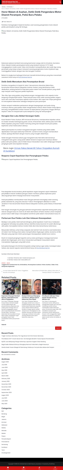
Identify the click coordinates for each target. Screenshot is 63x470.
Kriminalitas (23, 264)
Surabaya (4, 447)
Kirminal (4, 422)
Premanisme (5, 441)
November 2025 (6, 387)
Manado (4, 430)
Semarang (5, 444)
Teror (3, 450)
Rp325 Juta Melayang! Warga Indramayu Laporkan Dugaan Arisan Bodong (24, 341)
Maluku (4, 428)
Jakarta (4, 419)
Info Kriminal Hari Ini (10, 2)
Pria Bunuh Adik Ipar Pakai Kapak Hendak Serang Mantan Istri (50, 297)
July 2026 (4, 364)
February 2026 (6, 378)
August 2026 (5, 362)
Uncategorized (6, 453)
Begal (3, 416)
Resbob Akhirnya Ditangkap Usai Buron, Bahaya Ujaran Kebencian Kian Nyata (31, 297)
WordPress (52, 464)
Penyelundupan (6, 439)
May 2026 (4, 370)
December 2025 (6, 384)
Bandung (4, 414)
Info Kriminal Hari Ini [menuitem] (25, 77)
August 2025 (5, 395)
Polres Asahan (46, 264)
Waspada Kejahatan (8, 266)
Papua (3, 436)
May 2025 (4, 403)
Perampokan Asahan (34, 264)
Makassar (4, 425)
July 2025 (4, 398)
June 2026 (5, 367)
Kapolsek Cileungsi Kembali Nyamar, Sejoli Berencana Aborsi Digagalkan (11, 297)
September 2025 (7, 392)
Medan (4, 433)
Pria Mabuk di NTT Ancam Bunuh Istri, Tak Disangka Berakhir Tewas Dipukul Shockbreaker (28, 339)
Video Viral (54, 264)
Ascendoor (39, 464)
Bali (3, 411)
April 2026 (4, 373)
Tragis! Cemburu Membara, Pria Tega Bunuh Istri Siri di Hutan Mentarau (22, 336)
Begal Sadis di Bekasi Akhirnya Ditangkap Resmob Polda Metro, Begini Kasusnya (25, 344)
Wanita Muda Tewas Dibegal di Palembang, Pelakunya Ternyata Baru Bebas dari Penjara (28, 347)
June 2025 (5, 401)
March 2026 (5, 376)
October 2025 (6, 389)
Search (4, 324)
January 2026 (5, 381)
